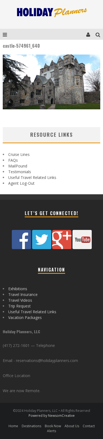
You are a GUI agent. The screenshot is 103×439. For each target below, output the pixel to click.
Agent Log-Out (21, 183)
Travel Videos (20, 300)
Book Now (53, 426)
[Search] (99, 34)
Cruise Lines (19, 154)
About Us (72, 426)
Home (13, 426)
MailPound (17, 166)
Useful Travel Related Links (32, 177)
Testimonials (19, 171)
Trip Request (19, 306)
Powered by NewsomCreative (52, 415)
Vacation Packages (25, 317)
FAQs (13, 160)
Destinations (31, 426)
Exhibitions (17, 288)
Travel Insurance (23, 294)
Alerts (51, 431)
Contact (89, 426)
